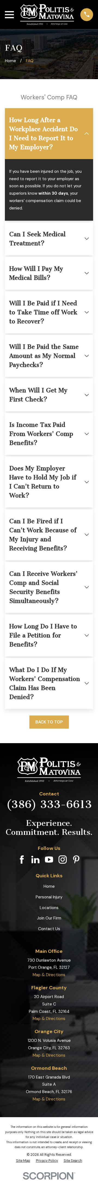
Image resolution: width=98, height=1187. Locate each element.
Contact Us (49, 929)
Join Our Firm (49, 918)
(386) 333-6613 (49, 804)
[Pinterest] (76, 859)
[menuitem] (23, 1161)
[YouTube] (49, 859)
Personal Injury (49, 897)
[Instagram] (63, 859)
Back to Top (49, 722)
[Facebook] (22, 859)
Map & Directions (49, 975)
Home (49, 886)
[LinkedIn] (35, 859)
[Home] (47, 14)
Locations (49, 907)
